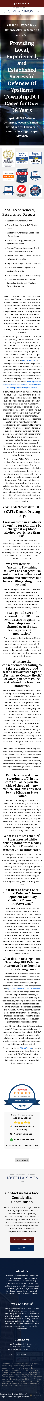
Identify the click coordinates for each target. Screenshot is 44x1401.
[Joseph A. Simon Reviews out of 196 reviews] (22, 1110)
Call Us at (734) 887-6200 (22, 1239)
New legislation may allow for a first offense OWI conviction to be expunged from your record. (22, 384)
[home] (18, 11)
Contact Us (22, 1248)
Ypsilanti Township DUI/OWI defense (23, 988)
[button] (38, 11)
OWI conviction (28, 360)
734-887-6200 (26, 1048)
